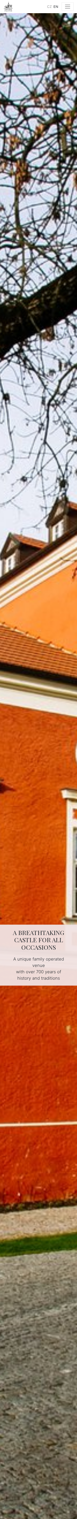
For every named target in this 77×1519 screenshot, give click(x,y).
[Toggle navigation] (68, 6)
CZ (49, 6)
